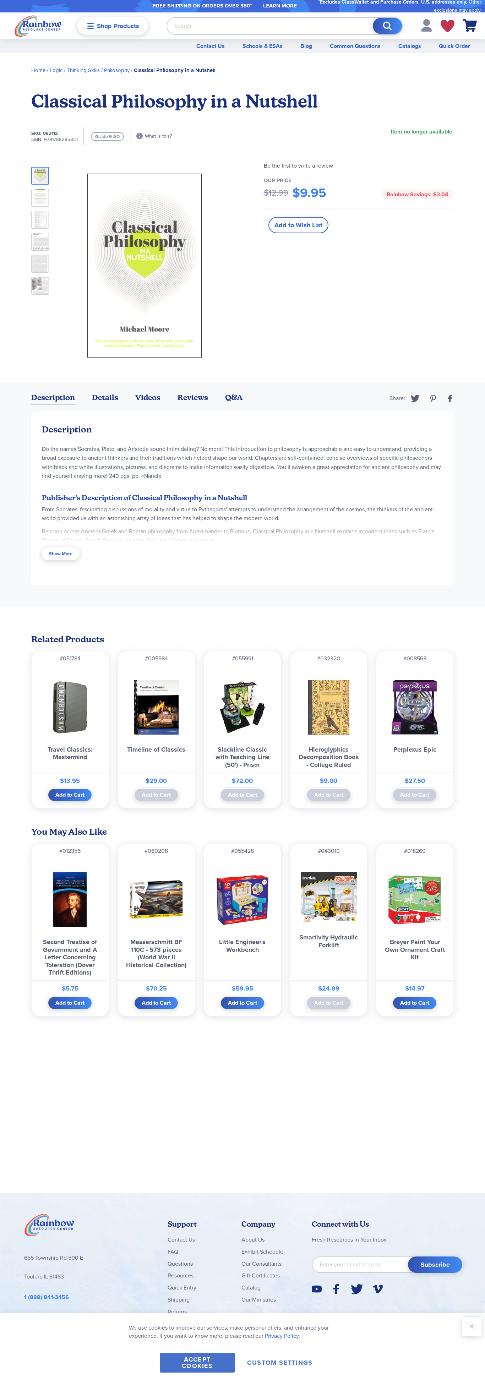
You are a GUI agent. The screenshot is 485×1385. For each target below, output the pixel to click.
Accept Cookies (197, 1362)
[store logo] (38, 25)
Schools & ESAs (263, 46)
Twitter (415, 398)
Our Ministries (258, 1300)
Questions (180, 1264)
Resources (181, 1275)
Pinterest (433, 398)
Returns (177, 1312)
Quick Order (454, 46)
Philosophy (117, 70)
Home (38, 70)
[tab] (53, 398)
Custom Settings (279, 1362)
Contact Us (210, 46)
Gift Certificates (260, 1275)
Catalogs (409, 46)
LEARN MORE (280, 6)
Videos (147, 397)
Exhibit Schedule (262, 1252)
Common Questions (355, 46)
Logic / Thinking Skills (75, 70)
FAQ (173, 1252)
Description (53, 397)
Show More (60, 553)
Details (105, 397)
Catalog (251, 1287)
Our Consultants (261, 1264)
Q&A (234, 397)
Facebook (450, 398)
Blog (306, 46)
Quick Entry (182, 1287)
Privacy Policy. (282, 1336)
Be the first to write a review (298, 166)
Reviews (193, 397)
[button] (426, 25)
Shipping (179, 1300)
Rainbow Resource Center (49, 1227)
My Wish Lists (447, 26)
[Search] (387, 26)
